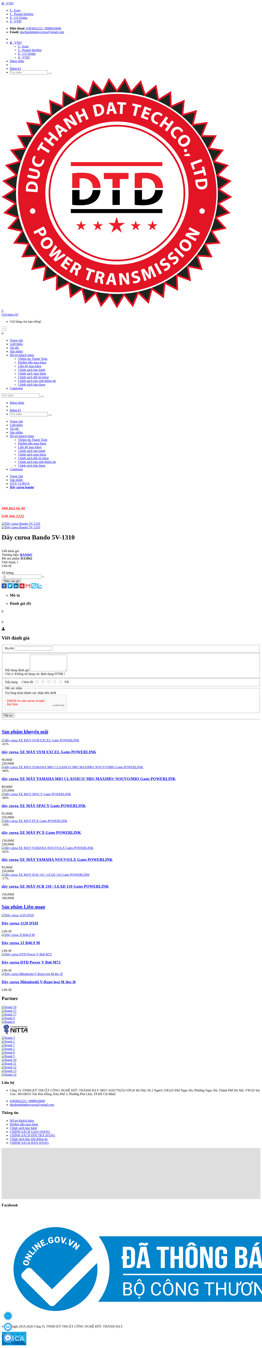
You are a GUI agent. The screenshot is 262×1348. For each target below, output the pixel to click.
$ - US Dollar (18, 17)
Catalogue (16, 388)
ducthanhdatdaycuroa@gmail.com (42, 32)
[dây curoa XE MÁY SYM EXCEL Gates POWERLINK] (40, 740)
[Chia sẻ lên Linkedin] (16, 586)
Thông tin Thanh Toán (32, 358)
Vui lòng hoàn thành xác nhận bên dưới (30, 693)
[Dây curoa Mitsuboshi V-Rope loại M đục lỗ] (32, 974)
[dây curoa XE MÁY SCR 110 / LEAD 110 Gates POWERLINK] (46, 874)
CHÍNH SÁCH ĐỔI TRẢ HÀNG (32, 1135)
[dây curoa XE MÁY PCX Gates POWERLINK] (34, 821)
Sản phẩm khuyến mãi (25, 731)
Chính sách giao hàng (32, 373)
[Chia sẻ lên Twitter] (10, 586)
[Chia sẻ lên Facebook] (4, 586)
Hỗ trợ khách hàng (22, 355)
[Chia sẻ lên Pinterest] (22, 586)
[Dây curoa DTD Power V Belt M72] (27, 954)
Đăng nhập (17, 61)
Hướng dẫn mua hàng (32, 362)
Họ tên (9, 648)
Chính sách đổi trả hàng (33, 377)
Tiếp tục (8, 715)
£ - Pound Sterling (21, 14)
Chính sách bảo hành (31, 370)
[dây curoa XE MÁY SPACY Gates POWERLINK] (36, 794)
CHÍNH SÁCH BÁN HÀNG (29, 1142)
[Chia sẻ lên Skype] (33, 586)
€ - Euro (15, 10)
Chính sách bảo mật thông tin (37, 381)
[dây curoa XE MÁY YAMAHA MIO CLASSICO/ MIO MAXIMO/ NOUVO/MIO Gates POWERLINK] (72, 767)
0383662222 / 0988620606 (43, 28)
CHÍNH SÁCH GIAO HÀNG (30, 1131)
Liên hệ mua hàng (29, 366)
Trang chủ (16, 340)
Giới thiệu (16, 344)
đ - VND (15, 21)
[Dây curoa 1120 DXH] (18, 915)
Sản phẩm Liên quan (23, 906)
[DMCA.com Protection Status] (14, 1344)
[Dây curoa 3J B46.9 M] (18, 935)
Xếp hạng (11, 682)
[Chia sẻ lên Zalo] (39, 586)
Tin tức (14, 347)
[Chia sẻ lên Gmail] (27, 586)
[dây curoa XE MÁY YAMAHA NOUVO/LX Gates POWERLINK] (48, 848)
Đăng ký (15, 68)
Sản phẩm (16, 351)
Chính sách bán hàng (31, 384)
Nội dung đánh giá (17, 670)
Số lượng (8, 572)
